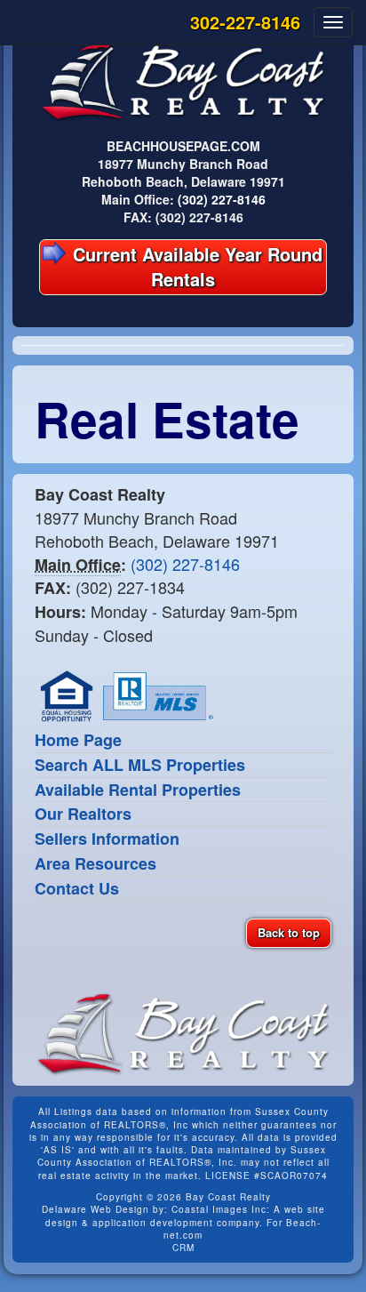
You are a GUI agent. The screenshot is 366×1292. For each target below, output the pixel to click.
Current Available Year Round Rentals (195, 267)
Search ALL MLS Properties (140, 764)
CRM (183, 1247)
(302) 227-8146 (222, 199)
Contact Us (77, 888)
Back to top (289, 932)
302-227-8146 (245, 22)
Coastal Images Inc (219, 1209)
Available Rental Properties (138, 789)
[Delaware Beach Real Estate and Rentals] (183, 80)
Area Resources (95, 863)
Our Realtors (83, 813)
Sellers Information (107, 838)
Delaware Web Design (95, 1209)
